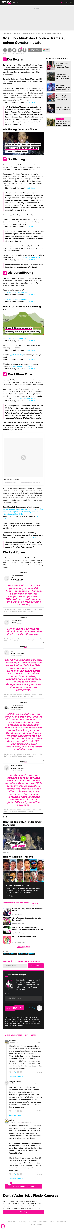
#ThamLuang (23, 509)
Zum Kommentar (15, 1076)
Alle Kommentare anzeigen (23, 1186)
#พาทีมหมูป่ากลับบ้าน (31, 512)
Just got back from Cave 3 (12, 479)
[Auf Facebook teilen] (5, 50)
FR (67, 2)
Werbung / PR (24, 1222)
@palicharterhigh (17, 355)
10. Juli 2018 (31, 537)
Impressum (43, 1222)
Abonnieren (35, 966)
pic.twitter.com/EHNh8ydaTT (26, 398)
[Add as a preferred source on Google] (35, 50)
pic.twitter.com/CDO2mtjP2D (15, 292)
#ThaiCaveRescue (10, 509)
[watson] (7, 2)
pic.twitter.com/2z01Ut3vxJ (21, 366)
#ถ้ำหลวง (32, 509)
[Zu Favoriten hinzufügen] (24, 50)
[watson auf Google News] (46, 50)
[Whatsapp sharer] (12, 896)
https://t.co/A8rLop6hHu (13, 514)
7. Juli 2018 (30, 188)
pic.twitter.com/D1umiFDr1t (14, 338)
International (7, 33)
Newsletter (12, 1222)
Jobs (34, 1222)
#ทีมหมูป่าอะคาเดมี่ (16, 512)
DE (62, 2)
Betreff (7, 994)
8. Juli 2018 (30, 260)
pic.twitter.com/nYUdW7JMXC (15, 299)
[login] (3, 1226)
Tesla (31, 954)
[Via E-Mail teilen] (14, 50)
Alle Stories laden (23, 946)
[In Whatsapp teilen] (10, 50)
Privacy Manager (37, 1224)
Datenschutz (61, 1222)
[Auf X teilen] (9, 896)
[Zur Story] (37, 1203)
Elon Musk (21, 482)
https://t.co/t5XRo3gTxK (30, 257)
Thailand (17, 33)
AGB (52, 1222)
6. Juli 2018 (30, 102)
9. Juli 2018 (30, 369)
